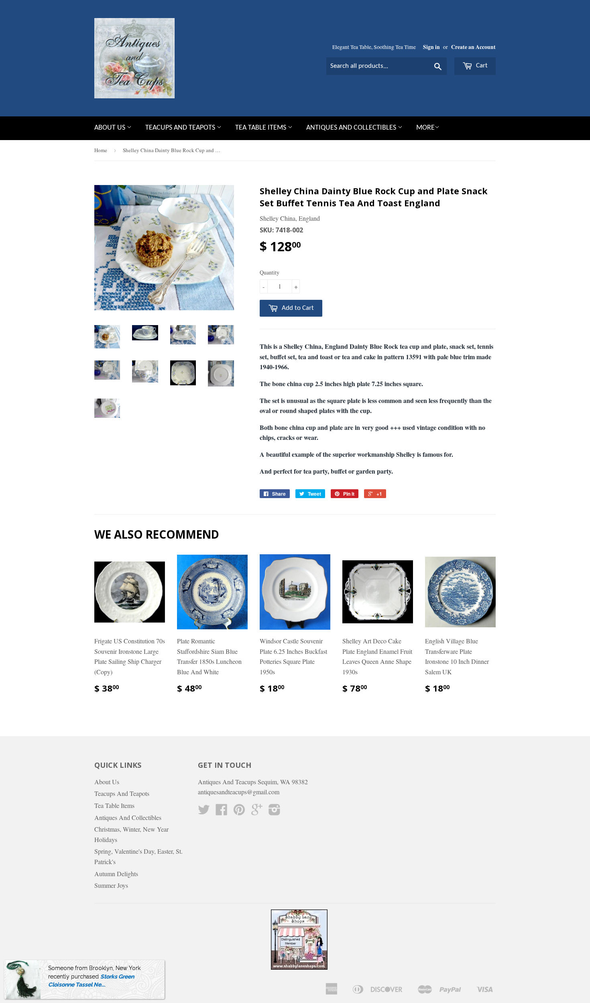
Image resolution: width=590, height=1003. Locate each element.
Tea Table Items (261, 128)
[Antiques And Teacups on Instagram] (275, 812)
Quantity (269, 272)
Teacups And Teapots (181, 128)
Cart (481, 65)
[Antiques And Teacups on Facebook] (222, 812)
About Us (110, 128)
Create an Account (473, 47)
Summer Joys (111, 885)
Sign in (431, 47)
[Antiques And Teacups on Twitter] (204, 812)
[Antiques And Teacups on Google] (257, 812)
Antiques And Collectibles (352, 128)
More (425, 128)
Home (100, 150)
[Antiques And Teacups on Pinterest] (239, 812)
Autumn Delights (116, 873)
